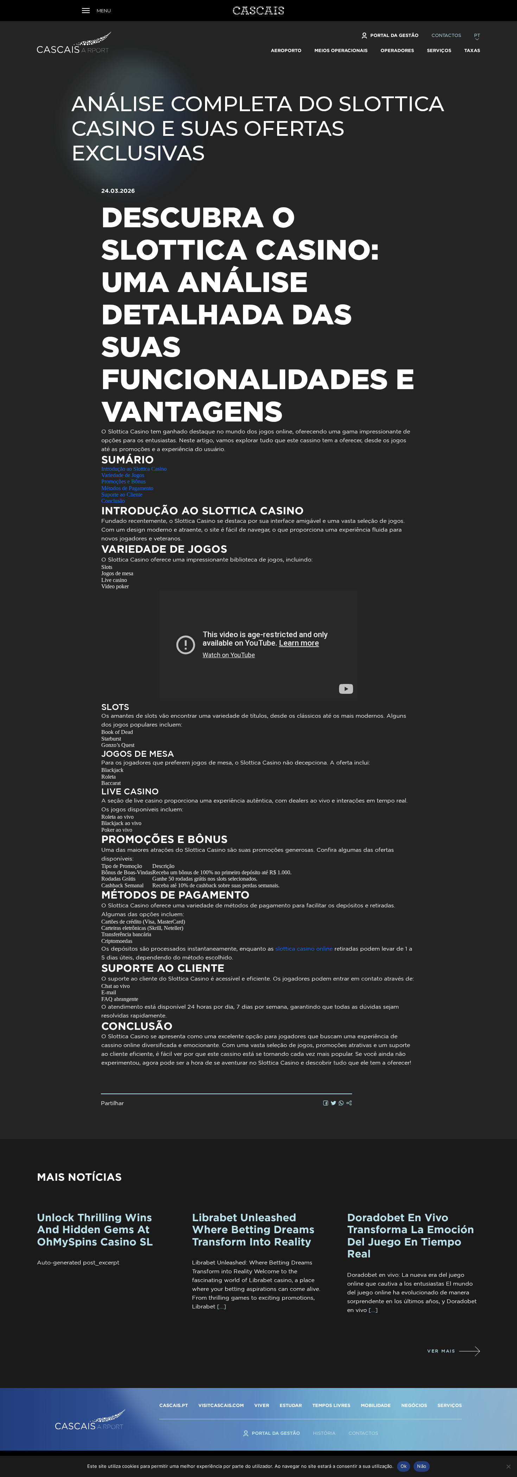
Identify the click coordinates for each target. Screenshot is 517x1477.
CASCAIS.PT (173, 1405)
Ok (404, 1466)
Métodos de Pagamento (127, 488)
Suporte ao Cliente (121, 494)
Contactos (446, 35)
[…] (221, 1306)
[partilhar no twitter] (334, 1103)
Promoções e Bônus (123, 481)
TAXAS (472, 50)
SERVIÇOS (450, 1405)
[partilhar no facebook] (326, 1103)
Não (421, 1466)
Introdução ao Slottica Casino (134, 469)
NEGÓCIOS (414, 1405)
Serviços (439, 50)
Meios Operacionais (341, 50)
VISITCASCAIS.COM (221, 1405)
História (324, 1433)
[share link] (349, 1103)
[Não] (508, 1466)
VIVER (261, 1405)
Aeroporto (286, 50)
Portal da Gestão (394, 35)
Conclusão (113, 501)
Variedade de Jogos (122, 475)
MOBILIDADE (376, 1405)
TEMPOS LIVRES (331, 1405)
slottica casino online (304, 948)
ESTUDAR (291, 1405)
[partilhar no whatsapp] (341, 1103)
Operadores (397, 50)
